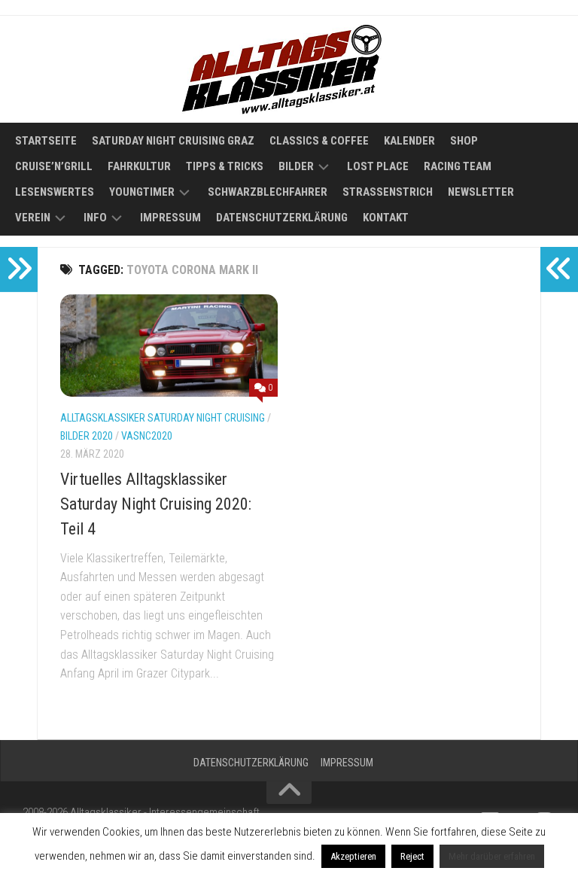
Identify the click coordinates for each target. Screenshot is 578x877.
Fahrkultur (139, 166)
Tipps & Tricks (224, 166)
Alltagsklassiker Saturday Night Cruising (162, 418)
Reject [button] (412, 856)
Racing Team (457, 166)
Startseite (46, 141)
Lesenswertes (54, 192)
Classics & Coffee (319, 141)
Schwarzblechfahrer (267, 192)
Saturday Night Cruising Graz (173, 141)
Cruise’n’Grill (54, 166)
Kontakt (386, 217)
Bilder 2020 (86, 436)
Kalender (409, 141)
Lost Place (378, 166)
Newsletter (481, 192)
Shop (464, 141)
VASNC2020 (146, 436)
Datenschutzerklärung (282, 217)
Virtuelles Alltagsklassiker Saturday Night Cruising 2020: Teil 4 (155, 504)
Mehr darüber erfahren (492, 856)
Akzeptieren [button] (353, 856)
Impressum (170, 217)
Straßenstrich (387, 192)
